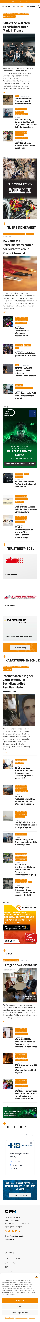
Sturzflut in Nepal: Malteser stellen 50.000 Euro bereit (25, 145)
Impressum (32, 1318)
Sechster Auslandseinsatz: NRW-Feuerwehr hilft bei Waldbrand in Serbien (25, 800)
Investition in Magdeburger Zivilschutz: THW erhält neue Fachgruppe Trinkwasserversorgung (26, 869)
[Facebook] (9, 1231)
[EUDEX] (20, 467)
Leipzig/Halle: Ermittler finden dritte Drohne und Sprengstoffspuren (26, 825)
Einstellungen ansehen (20, 1312)
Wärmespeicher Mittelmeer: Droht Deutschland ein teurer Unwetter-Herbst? (25, 891)
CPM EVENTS (10, 1262)
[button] (37, 1276)
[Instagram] (13, 1231)
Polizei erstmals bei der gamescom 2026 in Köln (25, 354)
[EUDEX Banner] (18, 1117)
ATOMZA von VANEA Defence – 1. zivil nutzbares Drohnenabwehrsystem (25, 371)
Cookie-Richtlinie (9, 1318)
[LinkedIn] (16, 1231)
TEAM (7, 1267)
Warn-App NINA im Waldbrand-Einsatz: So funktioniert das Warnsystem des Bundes (26, 1042)
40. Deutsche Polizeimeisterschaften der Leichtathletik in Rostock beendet (18, 246)
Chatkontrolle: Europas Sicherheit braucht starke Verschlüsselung (26, 509)
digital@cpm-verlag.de (13, 1226)
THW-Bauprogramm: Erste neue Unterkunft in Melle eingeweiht (26, 842)
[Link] (20, 572)
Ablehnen (20, 1306)
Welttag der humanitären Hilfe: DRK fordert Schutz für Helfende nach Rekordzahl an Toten (26, 1094)
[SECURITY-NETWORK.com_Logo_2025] (12, 7)
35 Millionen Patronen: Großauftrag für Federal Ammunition (25, 484)
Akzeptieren (20, 1300)
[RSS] (19, 1231)
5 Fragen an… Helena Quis (20, 964)
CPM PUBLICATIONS (12, 1258)
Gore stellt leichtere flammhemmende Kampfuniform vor (23, 101)
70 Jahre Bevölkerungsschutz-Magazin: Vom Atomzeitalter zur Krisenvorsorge (24, 532)
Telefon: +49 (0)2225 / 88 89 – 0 (17, 1223)
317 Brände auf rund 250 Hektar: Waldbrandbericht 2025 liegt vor (26, 1068)
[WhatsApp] (6, 1231)
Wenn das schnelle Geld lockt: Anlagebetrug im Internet (25, 395)
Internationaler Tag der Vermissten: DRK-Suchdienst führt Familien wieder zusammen (18, 683)
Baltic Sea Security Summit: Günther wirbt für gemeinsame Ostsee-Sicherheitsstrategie (26, 123)
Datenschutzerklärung (22, 1318)
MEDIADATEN (10, 1271)
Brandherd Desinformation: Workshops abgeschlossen (22, 331)
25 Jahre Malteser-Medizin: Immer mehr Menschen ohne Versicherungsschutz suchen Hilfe (24, 773)
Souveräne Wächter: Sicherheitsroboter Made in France (16, 26)
